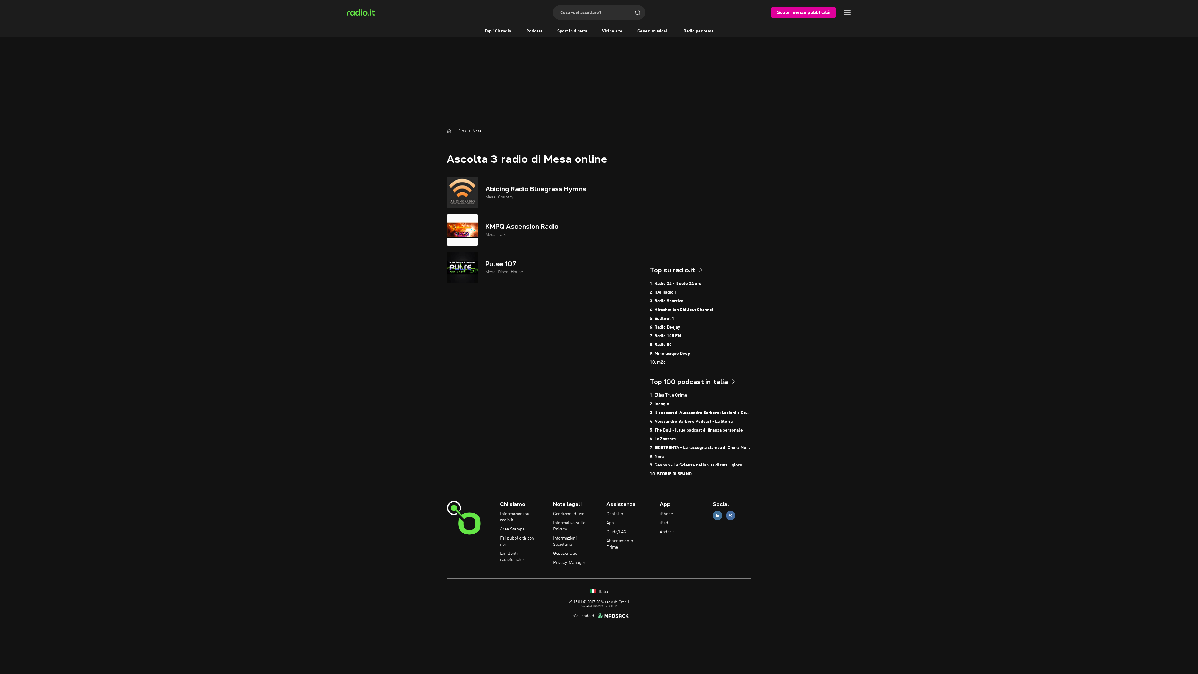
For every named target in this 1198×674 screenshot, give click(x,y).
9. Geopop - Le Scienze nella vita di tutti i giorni (696, 465)
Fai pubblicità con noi (517, 541)
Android (667, 532)
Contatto (614, 514)
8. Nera (657, 456)
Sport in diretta (572, 31)
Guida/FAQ (616, 532)
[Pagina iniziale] (449, 131)
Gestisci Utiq (565, 553)
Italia (602, 591)
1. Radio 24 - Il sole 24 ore (676, 283)
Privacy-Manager (569, 562)
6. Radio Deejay (665, 327)
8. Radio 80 (661, 345)
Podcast (534, 31)
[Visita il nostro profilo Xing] (730, 515)
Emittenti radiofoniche (512, 556)
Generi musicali (653, 31)
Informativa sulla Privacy (569, 526)
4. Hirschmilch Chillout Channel (681, 310)
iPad (664, 523)
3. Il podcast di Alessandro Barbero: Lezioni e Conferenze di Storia (700, 413)
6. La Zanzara (663, 439)
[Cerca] (637, 12)
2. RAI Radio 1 (663, 292)
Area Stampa (512, 529)
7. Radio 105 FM (665, 336)
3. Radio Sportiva (666, 301)
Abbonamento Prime (619, 544)
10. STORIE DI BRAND (671, 474)
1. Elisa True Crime (668, 395)
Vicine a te (612, 31)
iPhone (666, 514)
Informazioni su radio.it (514, 517)
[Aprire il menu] (847, 12)
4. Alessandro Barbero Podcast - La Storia (691, 421)
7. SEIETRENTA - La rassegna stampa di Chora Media (700, 448)
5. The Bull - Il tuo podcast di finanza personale (696, 430)
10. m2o (658, 362)
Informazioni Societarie (565, 541)
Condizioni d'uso (568, 514)
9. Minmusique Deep (670, 353)
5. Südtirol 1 (662, 318)
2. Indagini (660, 404)
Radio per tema (698, 31)
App (610, 523)
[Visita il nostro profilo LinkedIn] (717, 515)
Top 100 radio (498, 31)
